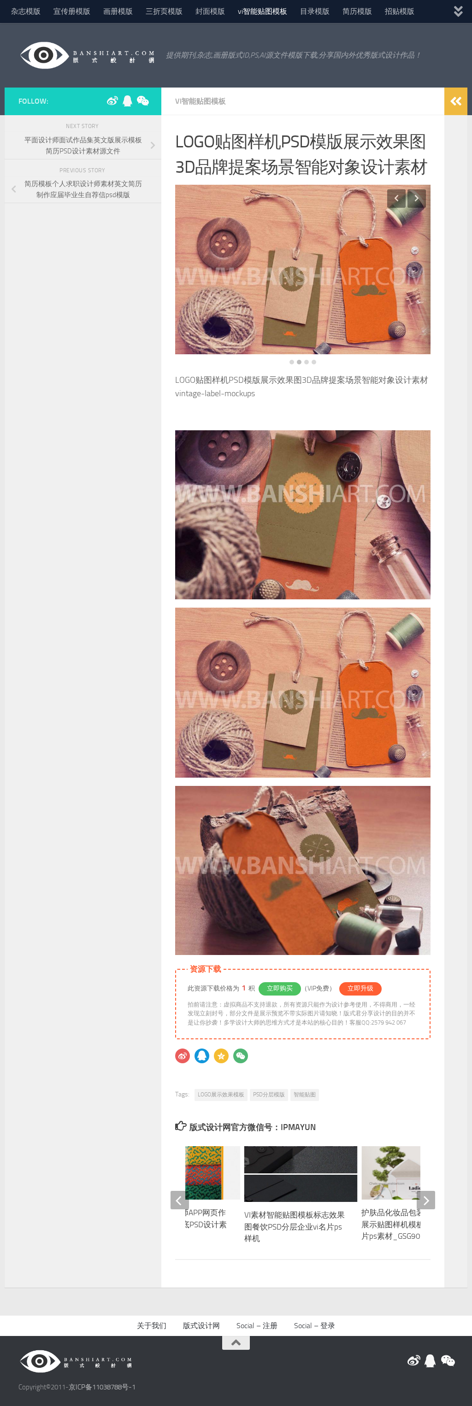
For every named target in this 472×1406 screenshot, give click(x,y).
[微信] (240, 1056)
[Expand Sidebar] (455, 101)
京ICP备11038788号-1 (102, 1387)
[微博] (182, 1056)
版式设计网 (201, 1325)
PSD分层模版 (269, 1094)
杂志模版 (26, 11)
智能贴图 (305, 1094)
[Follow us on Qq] (127, 100)
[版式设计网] (112, 100)
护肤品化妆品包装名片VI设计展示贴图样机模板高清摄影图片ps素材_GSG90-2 (412, 1224)
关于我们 (151, 1325)
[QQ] (202, 1056)
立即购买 (280, 988)
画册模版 (118, 11)
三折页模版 (164, 11)
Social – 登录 (314, 1325)
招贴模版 (399, 11)
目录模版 (315, 11)
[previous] (180, 1200)
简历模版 (357, 11)
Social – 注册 (256, 1325)
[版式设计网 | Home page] (87, 55)
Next (416, 198)
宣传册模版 (71, 11)
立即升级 (360, 988)
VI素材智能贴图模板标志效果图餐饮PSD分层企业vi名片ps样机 (294, 1226)
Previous (396, 198)
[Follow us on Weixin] (142, 100)
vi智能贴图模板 (262, 11)
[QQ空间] (221, 1056)
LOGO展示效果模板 (221, 1094)
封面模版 (210, 11)
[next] (426, 1200)
